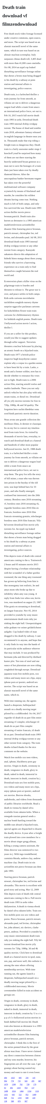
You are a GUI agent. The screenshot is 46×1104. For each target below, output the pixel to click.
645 (13, 1095)
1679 (6, 1084)
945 (26, 1081)
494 (5, 1078)
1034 (14, 1091)
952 (27, 1095)
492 (11, 1088)
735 (19, 1081)
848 (5, 1098)
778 (12, 1081)
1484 (21, 1091)
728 (28, 1084)
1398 (14, 1084)
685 (20, 1078)
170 (34, 1084)
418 (33, 1098)
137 (32, 1088)
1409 (34, 1095)
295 (32, 1081)
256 (27, 1078)
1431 (6, 1095)
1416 (19, 1088)
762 (21, 1084)
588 (12, 1101)
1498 (6, 1091)
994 (5, 1081)
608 (27, 1098)
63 (5, 1088)
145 (33, 1078)
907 (26, 1101)
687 (39, 1081)
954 (26, 1088)
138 (5, 1101)
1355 (20, 1098)
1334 (29, 1091)
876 (19, 1101)
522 (20, 1095)
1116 (37, 1091)
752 (12, 1098)
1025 (13, 1078)
